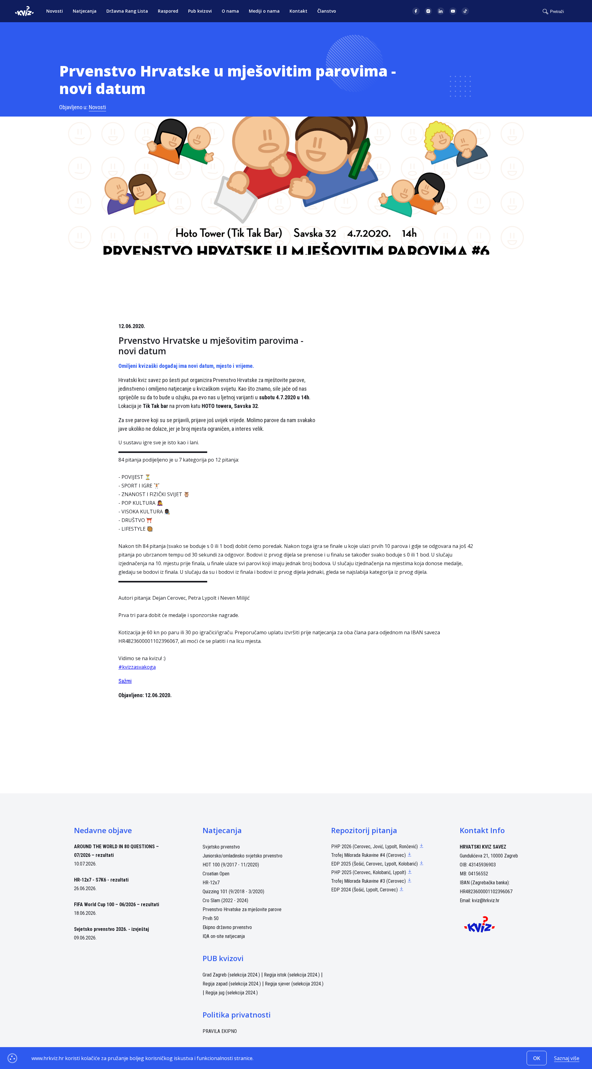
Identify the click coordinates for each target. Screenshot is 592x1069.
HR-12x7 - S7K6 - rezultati (101, 880)
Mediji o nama (264, 11)
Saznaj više (566, 1058)
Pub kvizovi (200, 11)
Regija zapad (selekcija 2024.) (232, 984)
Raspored (168, 11)
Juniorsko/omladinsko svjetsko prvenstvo (242, 856)
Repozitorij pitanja (364, 830)
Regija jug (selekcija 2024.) (231, 993)
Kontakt (298, 11)
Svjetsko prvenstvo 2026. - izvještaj (111, 929)
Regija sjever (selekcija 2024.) (294, 984)
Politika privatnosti (237, 1014)
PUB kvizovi (223, 958)
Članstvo (326, 11)
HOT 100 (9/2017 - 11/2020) (231, 865)
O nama (230, 11)
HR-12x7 (211, 883)
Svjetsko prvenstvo (221, 847)
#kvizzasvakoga (137, 667)
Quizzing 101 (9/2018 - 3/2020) (233, 891)
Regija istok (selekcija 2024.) (292, 975)
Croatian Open (216, 874)
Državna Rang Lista (127, 11)
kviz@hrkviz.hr (486, 900)
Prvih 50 (211, 918)
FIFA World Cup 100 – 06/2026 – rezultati (116, 904)
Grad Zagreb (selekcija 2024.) (231, 975)
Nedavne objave (103, 830)
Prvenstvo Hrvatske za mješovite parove (242, 909)
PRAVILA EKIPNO (220, 1031)
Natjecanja (85, 11)
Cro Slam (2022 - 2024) (225, 900)
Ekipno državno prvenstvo (227, 927)
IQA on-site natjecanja (224, 936)
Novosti (54, 11)
